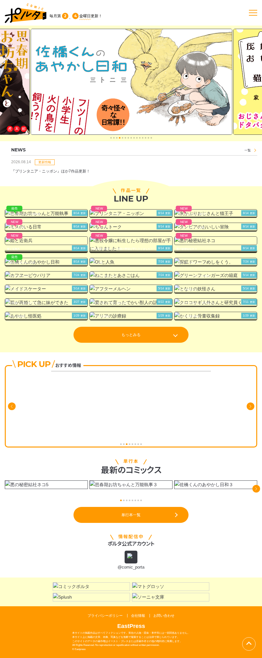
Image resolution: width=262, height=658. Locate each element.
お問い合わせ (163, 615)
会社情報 (138, 615)
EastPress (131, 626)
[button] (111, 138)
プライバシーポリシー (105, 615)
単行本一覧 (131, 515)
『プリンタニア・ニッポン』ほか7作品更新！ (50, 171)
